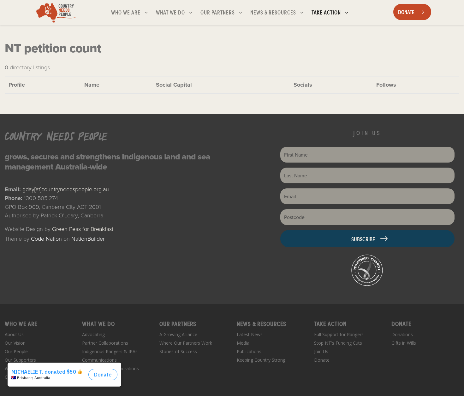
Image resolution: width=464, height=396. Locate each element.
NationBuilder (88, 238)
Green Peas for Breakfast (82, 228)
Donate (322, 360)
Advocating (93, 334)
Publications (249, 351)
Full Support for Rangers (339, 334)
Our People (16, 351)
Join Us (321, 351)
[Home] (56, 12)
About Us (14, 334)
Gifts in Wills (403, 343)
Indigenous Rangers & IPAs (110, 351)
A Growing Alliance (178, 334)
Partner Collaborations (105, 343)
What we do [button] (177, 12)
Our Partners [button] (224, 12)
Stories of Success (178, 351)
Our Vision (15, 343)
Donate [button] (414, 12)
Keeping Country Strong (261, 360)
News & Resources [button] (274, 12)
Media (243, 343)
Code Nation (46, 238)
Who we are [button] (132, 12)
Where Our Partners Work (185, 343)
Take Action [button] (332, 12)
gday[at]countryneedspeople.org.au (65, 189)
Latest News (250, 334)
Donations (402, 334)
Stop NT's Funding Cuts (338, 343)
